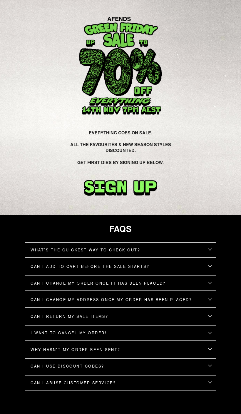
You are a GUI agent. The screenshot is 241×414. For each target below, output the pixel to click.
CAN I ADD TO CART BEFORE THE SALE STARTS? (90, 266)
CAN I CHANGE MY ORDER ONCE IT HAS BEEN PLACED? (98, 283)
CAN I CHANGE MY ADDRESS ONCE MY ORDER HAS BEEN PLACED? (111, 299)
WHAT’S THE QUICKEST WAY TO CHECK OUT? (85, 250)
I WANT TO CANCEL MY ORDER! (69, 332)
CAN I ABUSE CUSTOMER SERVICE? (73, 382)
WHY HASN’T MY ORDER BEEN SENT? (75, 349)
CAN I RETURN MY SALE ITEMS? (69, 316)
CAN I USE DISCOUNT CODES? (67, 366)
